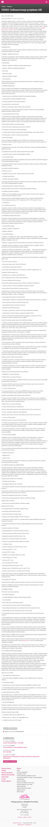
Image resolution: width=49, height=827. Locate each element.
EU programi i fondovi (21, 773)
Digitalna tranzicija (21, 790)
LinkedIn (25, 817)
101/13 (6, 29)
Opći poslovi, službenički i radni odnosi (25, 782)
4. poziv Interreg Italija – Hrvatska (13, 743)
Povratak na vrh (28, 824)
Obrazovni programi (7, 772)
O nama (4, 779)
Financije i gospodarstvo (22, 772)
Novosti (19, 768)
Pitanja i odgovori (6, 781)
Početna (4, 6)
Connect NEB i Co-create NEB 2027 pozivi (15, 747)
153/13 (11, 29)
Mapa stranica (21, 824)
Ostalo (18, 770)
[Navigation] (46, 2)
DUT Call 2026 (7, 752)
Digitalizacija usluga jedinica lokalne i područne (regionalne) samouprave (21, 757)
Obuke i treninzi (20, 791)
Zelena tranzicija (20, 779)
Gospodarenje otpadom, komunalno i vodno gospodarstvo (29, 777)
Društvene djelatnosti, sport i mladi (24, 784)
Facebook (20, 817)
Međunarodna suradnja (8, 774)
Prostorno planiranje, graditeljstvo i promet (26, 775)
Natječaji (9, 6)
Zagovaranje (5, 777)
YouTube (29, 817)
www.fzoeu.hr (25, 640)
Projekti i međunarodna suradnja (24, 788)
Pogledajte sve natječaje (10, 761)
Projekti (4, 770)
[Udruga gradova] (3, 2)
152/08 (43, 28)
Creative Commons (17, 822)
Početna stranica (6, 768)
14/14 (14, 29)
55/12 (3, 29)
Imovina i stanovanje (21, 781)
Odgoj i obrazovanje (21, 786)
